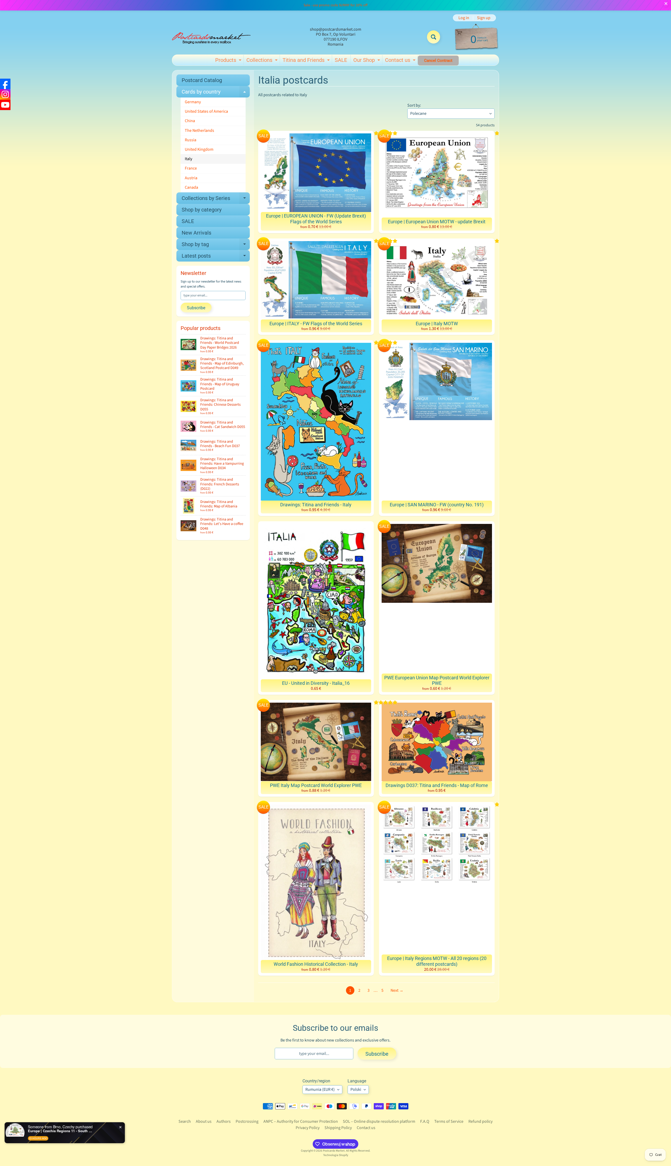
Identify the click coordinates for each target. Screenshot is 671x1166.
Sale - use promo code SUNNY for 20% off (335, 5)
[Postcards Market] (211, 37)
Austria (191, 178)
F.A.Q (424, 1121)
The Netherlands (199, 130)
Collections (262, 61)
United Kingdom (199, 149)
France (191, 168)
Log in (463, 18)
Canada (191, 187)
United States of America (206, 111)
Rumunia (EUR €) (320, 1089)
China (190, 121)
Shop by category (201, 210)
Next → (397, 990)
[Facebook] (5, 84)
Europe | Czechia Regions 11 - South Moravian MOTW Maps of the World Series (69, 1131)
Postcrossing (247, 1121)
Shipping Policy (338, 1128)
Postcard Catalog (202, 80)
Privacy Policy (308, 1128)
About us (204, 1121)
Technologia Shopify (335, 1155)
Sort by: (414, 105)
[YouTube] (5, 105)
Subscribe (196, 307)
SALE (341, 60)
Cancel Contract (438, 60)
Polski (355, 1089)
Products (229, 61)
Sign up (483, 18)
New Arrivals (196, 233)
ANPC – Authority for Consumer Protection (300, 1121)
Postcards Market (334, 1151)
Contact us (401, 61)
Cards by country (216, 93)
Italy (188, 159)
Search (184, 1121)
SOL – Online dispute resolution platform (379, 1121)
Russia (190, 140)
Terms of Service (448, 1121)
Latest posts (216, 257)
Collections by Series (216, 199)
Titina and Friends (307, 61)
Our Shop (367, 61)
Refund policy (480, 1121)
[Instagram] (5, 94)
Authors (224, 1121)
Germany (193, 102)
